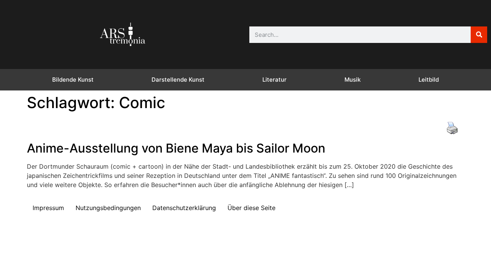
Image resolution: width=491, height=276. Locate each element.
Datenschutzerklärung (184, 208)
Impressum (48, 208)
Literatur (274, 79)
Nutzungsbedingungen (108, 208)
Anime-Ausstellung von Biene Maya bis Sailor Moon (176, 148)
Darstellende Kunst (178, 79)
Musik (352, 79)
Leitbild (429, 79)
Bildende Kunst (73, 79)
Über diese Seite (251, 208)
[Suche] (479, 34)
